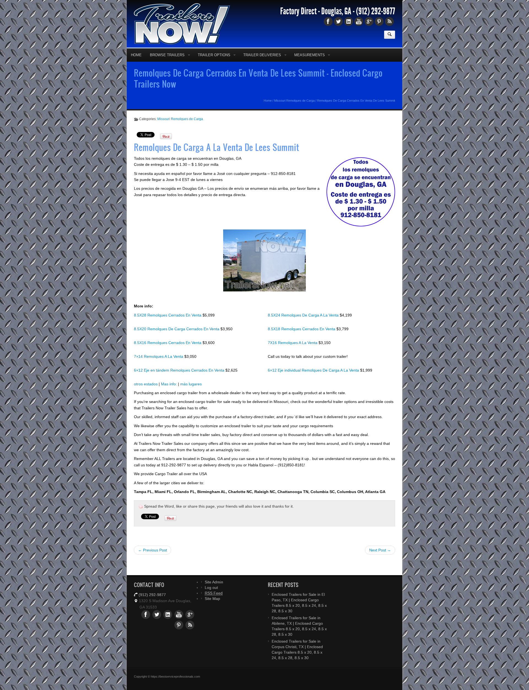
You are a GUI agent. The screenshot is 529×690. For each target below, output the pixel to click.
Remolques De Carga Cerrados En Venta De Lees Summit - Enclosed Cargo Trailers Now (258, 87)
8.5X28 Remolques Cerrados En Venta (168, 324)
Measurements (309, 64)
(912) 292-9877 (375, 20)
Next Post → (380, 559)
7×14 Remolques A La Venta (159, 365)
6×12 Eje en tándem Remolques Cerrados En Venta (179, 379)
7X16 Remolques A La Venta (293, 351)
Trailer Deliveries (262, 64)
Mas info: (169, 393)
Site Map (212, 607)
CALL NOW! (340, 4)
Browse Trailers (167, 64)
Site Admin (214, 591)
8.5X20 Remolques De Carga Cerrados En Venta (177, 337)
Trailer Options (214, 64)
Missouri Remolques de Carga (294, 109)
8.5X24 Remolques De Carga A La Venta (304, 324)
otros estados (146, 393)
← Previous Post (152, 559)
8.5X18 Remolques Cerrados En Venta (302, 337)
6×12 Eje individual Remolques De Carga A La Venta (314, 379)
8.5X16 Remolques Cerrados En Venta (168, 351)
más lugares (191, 393)
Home (136, 64)
